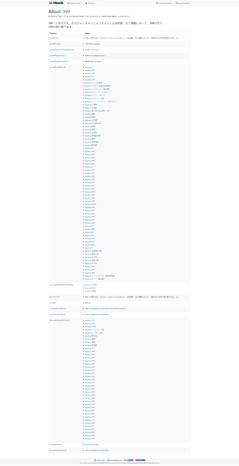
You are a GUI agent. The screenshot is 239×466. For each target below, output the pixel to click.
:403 (90, 213)
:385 (90, 188)
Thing (65, 16)
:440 (90, 223)
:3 (89, 167)
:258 (90, 160)
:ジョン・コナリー (95, 95)
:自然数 (91, 132)
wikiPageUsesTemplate (61, 284)
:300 (90, 367)
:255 (90, 157)
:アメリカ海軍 (93, 82)
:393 (90, 195)
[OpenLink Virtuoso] (99, 460)
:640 (90, 244)
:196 (90, 79)
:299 (90, 163)
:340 (90, 176)
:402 (90, 210)
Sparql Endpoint (183, 3)
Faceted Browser (165, 3)
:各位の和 (92, 254)
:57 (89, 235)
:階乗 (90, 138)
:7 (89, 247)
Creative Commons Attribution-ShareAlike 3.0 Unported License (140, 463)
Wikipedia (102, 463)
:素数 (90, 129)
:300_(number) (92, 49)
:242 (90, 151)
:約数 (90, 126)
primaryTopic (57, 450)
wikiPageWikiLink (58, 67)
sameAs (55, 444)
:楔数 (90, 117)
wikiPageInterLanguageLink (62, 49)
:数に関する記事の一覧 (97, 110)
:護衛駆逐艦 (92, 135)
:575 (90, 238)
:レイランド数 (93, 332)
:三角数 (91, 104)
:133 (90, 70)
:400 (90, 207)
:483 (90, 266)
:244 (90, 154)
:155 (90, 73)
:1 (89, 67)
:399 (92, 444)
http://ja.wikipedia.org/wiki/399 (97, 314)
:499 (90, 269)
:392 (90, 191)
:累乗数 (91, 345)
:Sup (90, 288)
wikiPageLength (57, 55)
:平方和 (91, 263)
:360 (90, 179)
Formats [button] (91, 3)
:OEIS (91, 284)
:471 (90, 226)
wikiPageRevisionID (59, 61)
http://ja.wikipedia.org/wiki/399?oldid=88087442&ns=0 (106, 308)
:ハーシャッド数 (94, 98)
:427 (90, 219)
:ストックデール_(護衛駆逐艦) (100, 275)
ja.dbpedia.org (123, 16)
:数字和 (91, 335)
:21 (89, 148)
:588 (90, 241)
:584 (90, 272)
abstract (54, 38)
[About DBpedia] (56, 3)
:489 (90, 229)
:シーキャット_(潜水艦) (97, 89)
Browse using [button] (75, 3)
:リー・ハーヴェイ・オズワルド (100, 101)
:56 (89, 232)
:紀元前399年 (93, 123)
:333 (90, 173)
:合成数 (91, 107)
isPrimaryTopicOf (58, 314)
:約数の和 (92, 260)
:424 (90, 216)
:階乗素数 (92, 142)
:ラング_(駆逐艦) (94, 279)
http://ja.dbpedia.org (93, 16)
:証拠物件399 (93, 251)
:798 (90, 438)
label (53, 302)
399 (66, 11)
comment (55, 297)
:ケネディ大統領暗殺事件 (98, 86)
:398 (90, 201)
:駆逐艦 (91, 145)
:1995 (90, 326)
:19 (89, 76)
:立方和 (91, 257)
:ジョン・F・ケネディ (97, 92)
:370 (90, 182)
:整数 (90, 114)
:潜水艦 (91, 120)
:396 (90, 198)
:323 (90, 170)
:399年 (90, 204)
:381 (90, 185)
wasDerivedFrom (58, 308)
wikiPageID (55, 43)
